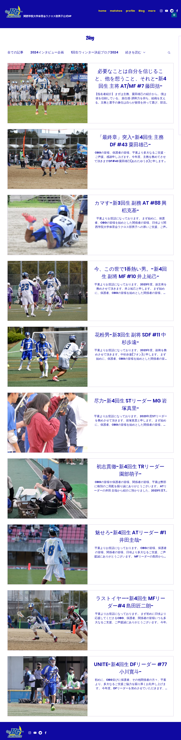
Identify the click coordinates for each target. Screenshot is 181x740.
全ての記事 (15, 52)
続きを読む (133, 52)
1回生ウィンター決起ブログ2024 (94, 52)
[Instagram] (161, 11)
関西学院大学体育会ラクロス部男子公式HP (47, 16)
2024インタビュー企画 (47, 52)
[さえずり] (40, 733)
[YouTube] (166, 11)
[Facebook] (177, 11)
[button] (174, 13)
